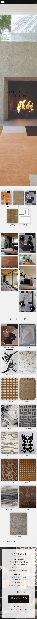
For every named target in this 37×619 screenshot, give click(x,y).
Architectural (9, 348)
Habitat (9, 455)
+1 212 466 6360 (18, 582)
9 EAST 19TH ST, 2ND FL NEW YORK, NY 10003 (18, 578)
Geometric (27, 428)
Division (18, 206)
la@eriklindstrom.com (18, 570)
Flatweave (9, 401)
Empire (12, 225)
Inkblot (27, 455)
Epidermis (27, 375)
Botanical (9, 375)
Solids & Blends (27, 509)
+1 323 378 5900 (18, 567)
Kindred (24, 225)
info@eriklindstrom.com (20, 609)
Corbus (6, 206)
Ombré (27, 482)
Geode (9, 428)
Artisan (27, 348)
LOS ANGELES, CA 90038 (18, 564)
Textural (18, 536)
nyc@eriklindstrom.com (18, 585)
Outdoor (9, 509)
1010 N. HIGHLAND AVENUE (18, 562)
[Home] (3, 2)
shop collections (9, 541)
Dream (30, 206)
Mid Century (9, 482)
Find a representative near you (18, 599)
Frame (27, 401)
